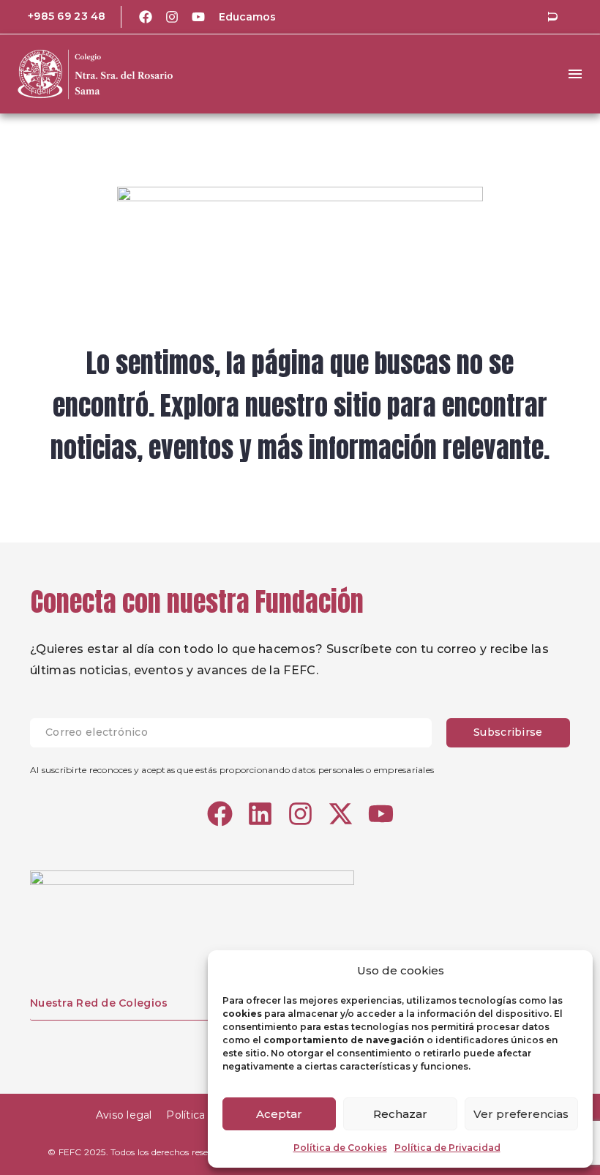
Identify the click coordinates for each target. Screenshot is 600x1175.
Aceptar (279, 1114)
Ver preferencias (521, 1114)
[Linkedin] (260, 814)
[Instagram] (172, 17)
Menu (575, 74)
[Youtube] (198, 17)
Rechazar (400, 1114)
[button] (552, 17)
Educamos (247, 16)
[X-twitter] (340, 814)
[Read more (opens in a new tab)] (57, 17)
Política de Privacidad (447, 1147)
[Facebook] (145, 17)
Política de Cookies (340, 1147)
